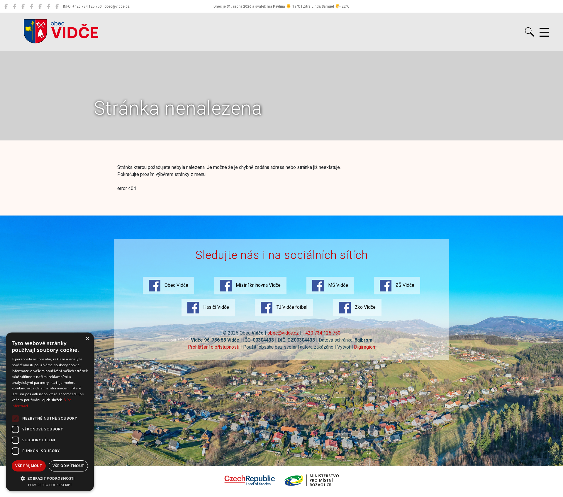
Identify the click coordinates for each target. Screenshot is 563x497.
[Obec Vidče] (6, 6)
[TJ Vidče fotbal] (48, 6)
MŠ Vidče (337, 285)
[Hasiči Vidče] (40, 6)
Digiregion (364, 347)
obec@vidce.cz (283, 333)
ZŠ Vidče (404, 285)
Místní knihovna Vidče (258, 285)
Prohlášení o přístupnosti (213, 347)
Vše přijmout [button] (28, 465)
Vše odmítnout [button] (68, 465)
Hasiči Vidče (215, 307)
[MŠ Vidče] (23, 6)
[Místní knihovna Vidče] (14, 6)
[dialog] (50, 412)
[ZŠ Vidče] (31, 6)
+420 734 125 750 (321, 333)
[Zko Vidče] (57, 6)
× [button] (87, 339)
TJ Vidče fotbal (291, 307)
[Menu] (544, 32)
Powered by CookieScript (50, 485)
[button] (50, 478)
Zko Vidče (365, 307)
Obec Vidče (175, 285)
